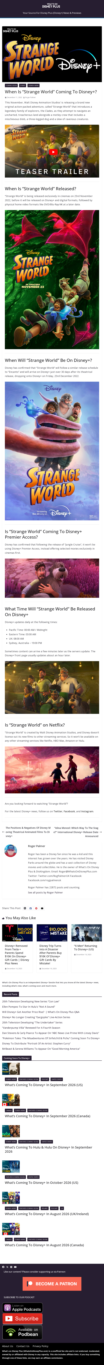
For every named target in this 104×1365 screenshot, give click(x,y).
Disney (22, 85)
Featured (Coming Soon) (28, 1079)
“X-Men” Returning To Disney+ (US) (85, 947)
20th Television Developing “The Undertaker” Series (32, 1022)
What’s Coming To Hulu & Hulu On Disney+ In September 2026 (48, 1149)
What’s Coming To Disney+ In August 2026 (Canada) (44, 1245)
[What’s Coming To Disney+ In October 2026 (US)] (11, 1162)
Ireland (45, 1208)
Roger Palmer (30, 97)
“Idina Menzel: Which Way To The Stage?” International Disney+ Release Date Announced (75, 832)
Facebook (69, 811)
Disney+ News (33, 85)
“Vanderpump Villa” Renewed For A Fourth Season (31, 1027)
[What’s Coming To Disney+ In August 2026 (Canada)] (11, 1225)
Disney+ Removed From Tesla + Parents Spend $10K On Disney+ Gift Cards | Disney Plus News (17, 954)
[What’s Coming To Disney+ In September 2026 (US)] (11, 1064)
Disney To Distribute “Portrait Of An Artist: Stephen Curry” (36, 1043)
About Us (7, 1346)
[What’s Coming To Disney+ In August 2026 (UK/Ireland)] (11, 1193)
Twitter (57, 811)
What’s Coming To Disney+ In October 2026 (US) (41, 1182)
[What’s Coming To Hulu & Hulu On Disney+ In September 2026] (11, 1127)
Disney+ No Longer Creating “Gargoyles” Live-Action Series (36, 1017)
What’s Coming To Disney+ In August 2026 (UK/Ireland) (47, 1214)
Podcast (45, 1079)
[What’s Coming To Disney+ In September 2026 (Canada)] (11, 1096)
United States (57, 1079)
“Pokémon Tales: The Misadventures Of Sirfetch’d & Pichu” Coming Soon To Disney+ (51, 1038)
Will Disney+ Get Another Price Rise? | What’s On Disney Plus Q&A (40, 1012)
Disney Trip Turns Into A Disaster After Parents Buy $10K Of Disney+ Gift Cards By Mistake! (50, 954)
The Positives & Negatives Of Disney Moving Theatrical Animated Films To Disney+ (28, 832)
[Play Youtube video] (53, 152)
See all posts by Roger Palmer (45, 892)
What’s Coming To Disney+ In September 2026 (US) (44, 1085)
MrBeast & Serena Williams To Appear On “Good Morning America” (41, 1048)
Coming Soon (11, 85)
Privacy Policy (40, 1346)
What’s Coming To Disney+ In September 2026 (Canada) (47, 1116)
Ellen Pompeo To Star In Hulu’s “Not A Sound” (28, 1006)
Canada (9, 1110)
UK (62, 1208)
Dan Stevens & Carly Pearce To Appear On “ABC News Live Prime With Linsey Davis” (50, 1033)
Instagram (87, 811)
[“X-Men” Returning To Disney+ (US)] (86, 926)
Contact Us (22, 1346)
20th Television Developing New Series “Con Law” (30, 1001)
